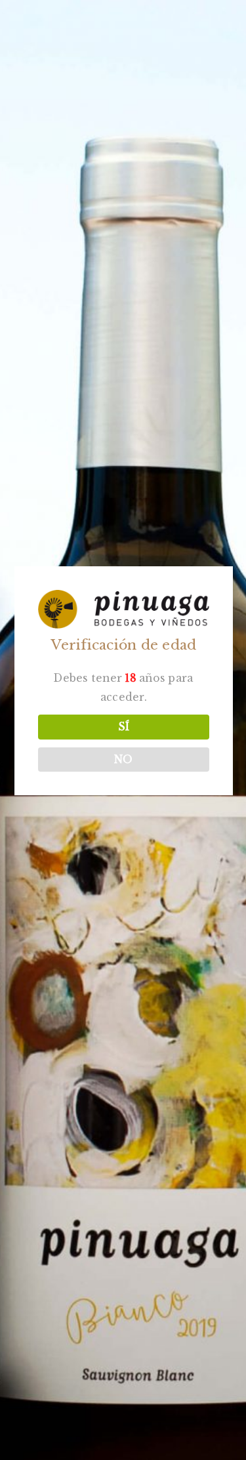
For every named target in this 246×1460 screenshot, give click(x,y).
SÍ (123, 726)
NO (123, 759)
